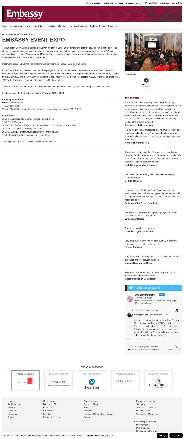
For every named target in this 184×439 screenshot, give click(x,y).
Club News (48, 410)
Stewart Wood (141, 314)
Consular (12, 410)
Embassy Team (91, 404)
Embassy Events (97, 26)
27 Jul (168, 315)
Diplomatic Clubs (51, 404)
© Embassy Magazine (146, 414)
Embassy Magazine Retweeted (146, 310)
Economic (12, 414)
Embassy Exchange (78, 26)
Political (11, 407)
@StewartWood (156, 315)
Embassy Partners (134, 3)
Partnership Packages (113, 3)
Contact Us (177, 3)
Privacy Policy (143, 410)
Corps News (49, 401)
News (28, 26)
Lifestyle (51, 26)
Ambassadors (16, 26)
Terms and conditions (146, 407)
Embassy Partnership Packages (99, 414)
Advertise (164, 3)
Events (46, 414)
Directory (62, 26)
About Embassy (93, 3)
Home (5, 26)
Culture (11, 417)
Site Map (140, 404)
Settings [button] (162, 435)
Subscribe (112, 26)
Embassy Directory (52, 417)
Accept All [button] (176, 435)
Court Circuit (39, 26)
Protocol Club (151, 3)
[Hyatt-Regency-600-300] (146, 83)
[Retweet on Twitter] (132, 310)
